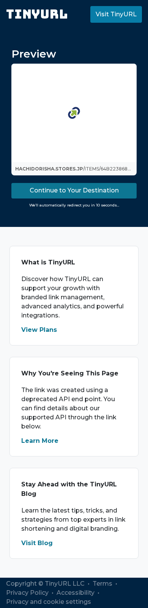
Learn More (39, 440)
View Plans (39, 329)
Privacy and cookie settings (48, 601)
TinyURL (37, 14)
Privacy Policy (28, 592)
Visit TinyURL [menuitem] (116, 14)
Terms (103, 583)
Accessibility (76, 592)
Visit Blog (37, 543)
